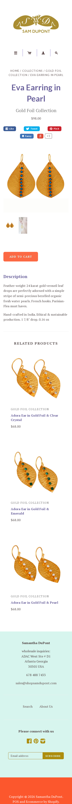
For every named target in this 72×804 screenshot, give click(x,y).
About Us (46, 706)
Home (14, 70)
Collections (32, 70)
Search (28, 706)
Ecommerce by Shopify (42, 801)
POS (16, 801)
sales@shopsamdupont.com (36, 683)
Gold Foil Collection (36, 110)
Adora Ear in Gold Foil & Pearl (34, 602)
